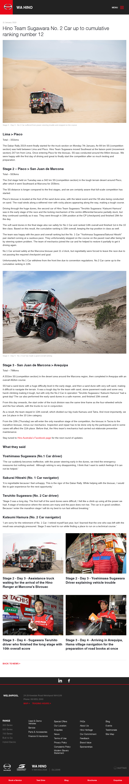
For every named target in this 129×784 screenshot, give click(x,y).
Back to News (11, 663)
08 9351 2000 (37, 699)
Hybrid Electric (9, 742)
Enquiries (58, 730)
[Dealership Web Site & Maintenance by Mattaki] (120, 768)
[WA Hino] (6, 7)
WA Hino (24, 7)
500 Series (7, 729)
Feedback (84, 738)
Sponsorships (86, 747)
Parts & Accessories (37, 732)
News (56, 734)
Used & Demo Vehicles (35, 722)
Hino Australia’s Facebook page (34, 437)
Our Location (60, 725)
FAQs (82, 721)
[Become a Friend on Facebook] (69, 680)
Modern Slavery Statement (61, 751)
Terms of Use (60, 738)
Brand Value (85, 742)
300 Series (7, 725)
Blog (108, 721)
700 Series (7, 733)
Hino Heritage (86, 730)
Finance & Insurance (38, 736)
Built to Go (8, 738)
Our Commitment (88, 734)
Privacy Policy (60, 742)
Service (31, 727)
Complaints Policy (62, 747)
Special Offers (60, 721)
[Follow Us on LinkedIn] (59, 680)
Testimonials (111, 730)
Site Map (110, 734)
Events (109, 725)
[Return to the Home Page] (8, 768)
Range (6, 721)
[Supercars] (21, 768)
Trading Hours (40, 703)
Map (26, 703)
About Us (84, 725)
